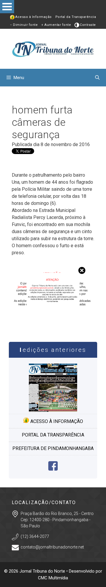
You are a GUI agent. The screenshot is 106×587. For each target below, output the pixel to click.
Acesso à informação (56, 421)
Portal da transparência (53, 435)
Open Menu (7, 6)
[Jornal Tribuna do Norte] (53, 48)
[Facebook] (53, 469)
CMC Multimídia (53, 578)
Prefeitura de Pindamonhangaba (53, 448)
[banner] (53, 323)
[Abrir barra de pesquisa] (97, 77)
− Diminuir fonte (24, 25)
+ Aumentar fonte (56, 25)
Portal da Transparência (75, 17)
